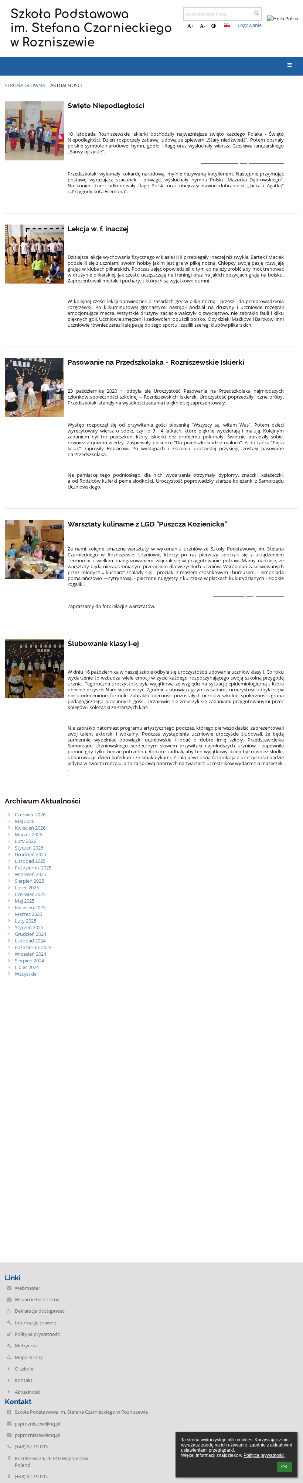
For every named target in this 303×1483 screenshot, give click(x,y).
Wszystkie (26, 973)
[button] (213, 26)
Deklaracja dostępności (40, 1310)
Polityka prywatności (38, 1334)
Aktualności (66, 85)
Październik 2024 (33, 947)
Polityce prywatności (264, 1455)
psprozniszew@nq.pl (37, 1423)
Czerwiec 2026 (30, 814)
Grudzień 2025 (30, 854)
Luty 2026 (25, 841)
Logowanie (250, 25)
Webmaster (27, 1288)
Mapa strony (29, 1357)
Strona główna (25, 85)
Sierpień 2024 (29, 960)
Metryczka (26, 1345)
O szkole (24, 1368)
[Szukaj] (256, 12)
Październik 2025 (33, 867)
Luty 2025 (25, 920)
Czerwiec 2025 (30, 894)
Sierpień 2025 (29, 881)
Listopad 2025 (30, 861)
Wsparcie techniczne (37, 1299)
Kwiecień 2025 (30, 907)
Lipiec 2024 (27, 967)
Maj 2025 (24, 900)
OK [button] (284, 1466)
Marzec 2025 (28, 914)
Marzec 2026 (28, 834)
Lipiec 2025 (27, 887)
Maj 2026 (24, 821)
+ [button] (192, 25)
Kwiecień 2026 (30, 827)
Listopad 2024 (30, 940)
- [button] (204, 25)
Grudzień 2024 (30, 934)
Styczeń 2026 (29, 847)
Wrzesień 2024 (30, 954)
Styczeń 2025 (29, 927)
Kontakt (24, 1380)
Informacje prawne (35, 1322)
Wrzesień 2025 (30, 874)
